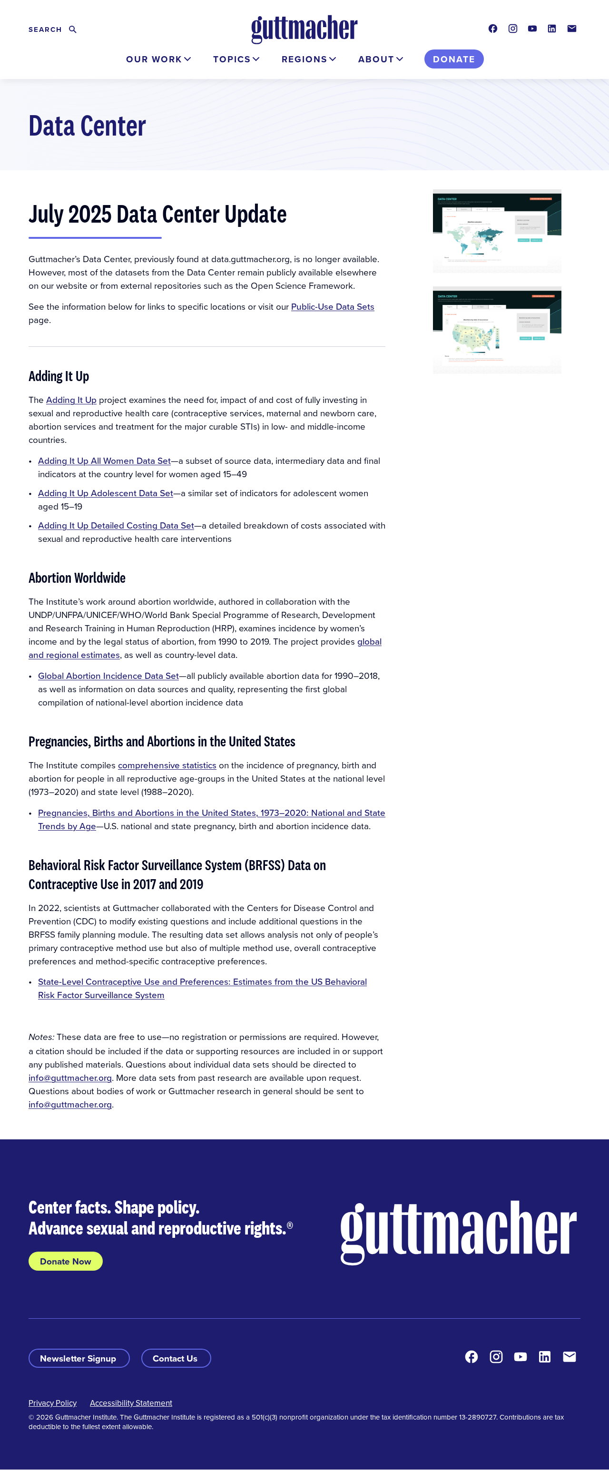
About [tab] (376, 59)
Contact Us (176, 1358)
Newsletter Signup (79, 1358)
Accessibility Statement (131, 1403)
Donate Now (65, 1261)
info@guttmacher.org (70, 1077)
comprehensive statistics (167, 764)
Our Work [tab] (154, 59)
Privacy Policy (53, 1403)
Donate (454, 59)
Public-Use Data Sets (332, 306)
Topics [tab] (232, 59)
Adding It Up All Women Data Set (104, 460)
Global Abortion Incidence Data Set (108, 675)
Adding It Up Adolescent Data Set (105, 492)
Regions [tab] (304, 59)
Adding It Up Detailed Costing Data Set (116, 525)
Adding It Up (71, 399)
